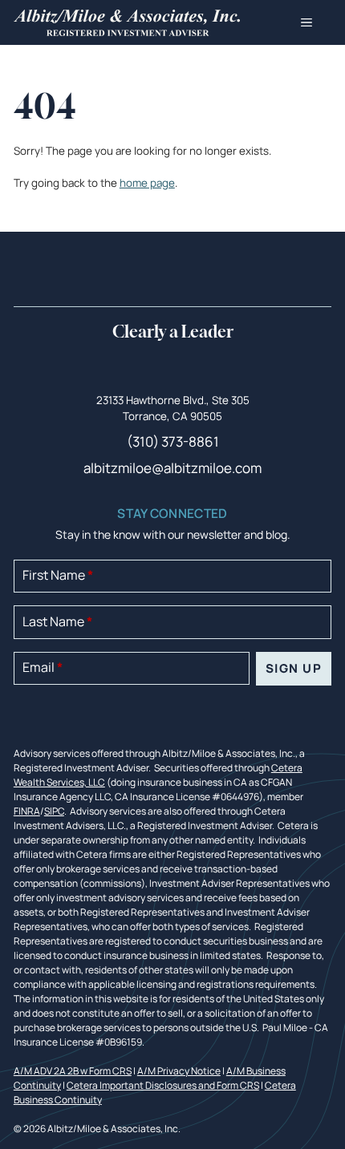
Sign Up (294, 668)
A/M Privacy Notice (179, 1071)
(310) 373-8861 (173, 441)
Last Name (57, 621)
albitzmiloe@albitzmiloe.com (172, 468)
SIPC (54, 811)
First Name (57, 575)
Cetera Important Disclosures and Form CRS (163, 1085)
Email (42, 667)
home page (147, 183)
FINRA (27, 811)
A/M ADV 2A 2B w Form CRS (73, 1071)
